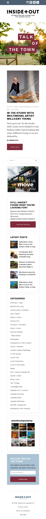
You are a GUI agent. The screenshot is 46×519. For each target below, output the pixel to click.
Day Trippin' (15, 314)
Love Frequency (16, 361)
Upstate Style (15, 398)
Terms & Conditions (23, 511)
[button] (15, 426)
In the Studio (12, 107)
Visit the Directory (23, 224)
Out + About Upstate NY (20, 372)
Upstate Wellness (17, 401)
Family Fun (14, 321)
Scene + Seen (15, 376)
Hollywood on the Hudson (21, 343)
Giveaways (14, 339)
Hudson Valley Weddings (20, 350)
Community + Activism (19, 310)
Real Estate (15, 336)
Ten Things (14, 383)
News (12, 368)
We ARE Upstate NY (18, 405)
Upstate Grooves (17, 394)
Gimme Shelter (16, 332)
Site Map (23, 514)
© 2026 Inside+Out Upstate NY (23, 503)
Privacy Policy (23, 507)
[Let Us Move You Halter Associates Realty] (23, 179)
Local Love (14, 357)
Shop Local (14, 379)
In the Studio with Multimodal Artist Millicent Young (20, 115)
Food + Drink (15, 328)
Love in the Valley (17, 365)
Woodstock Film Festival (20, 409)
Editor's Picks (15, 317)
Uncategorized (25, 107)
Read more (14, 147)
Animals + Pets (16, 303)
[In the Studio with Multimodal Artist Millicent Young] (23, 86)
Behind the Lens (17, 306)
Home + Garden (16, 346)
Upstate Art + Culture (19, 390)
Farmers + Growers (18, 325)
